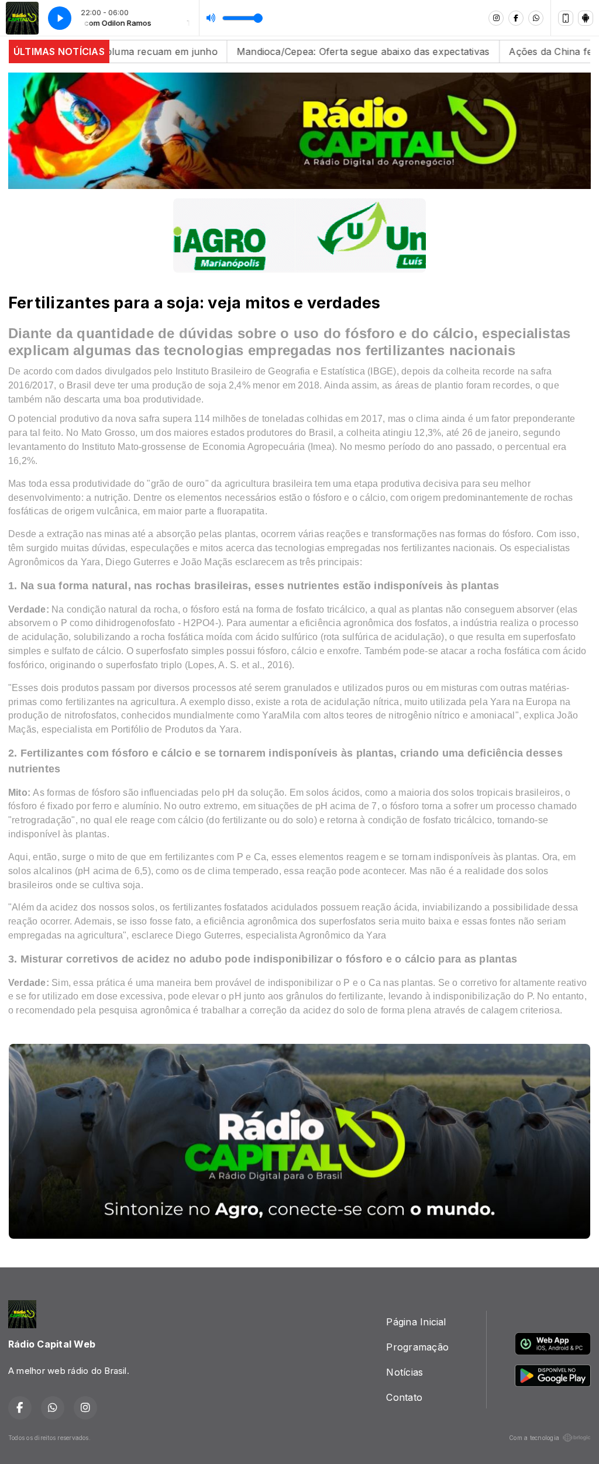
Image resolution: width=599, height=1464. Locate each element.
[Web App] (565, 18)
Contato (404, 1397)
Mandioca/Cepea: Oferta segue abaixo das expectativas (306, 51)
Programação (417, 1347)
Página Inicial (416, 1322)
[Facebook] (516, 18)
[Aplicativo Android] (585, 18)
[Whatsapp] (535, 18)
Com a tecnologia (534, 1437)
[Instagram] (496, 18)
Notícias (404, 1372)
